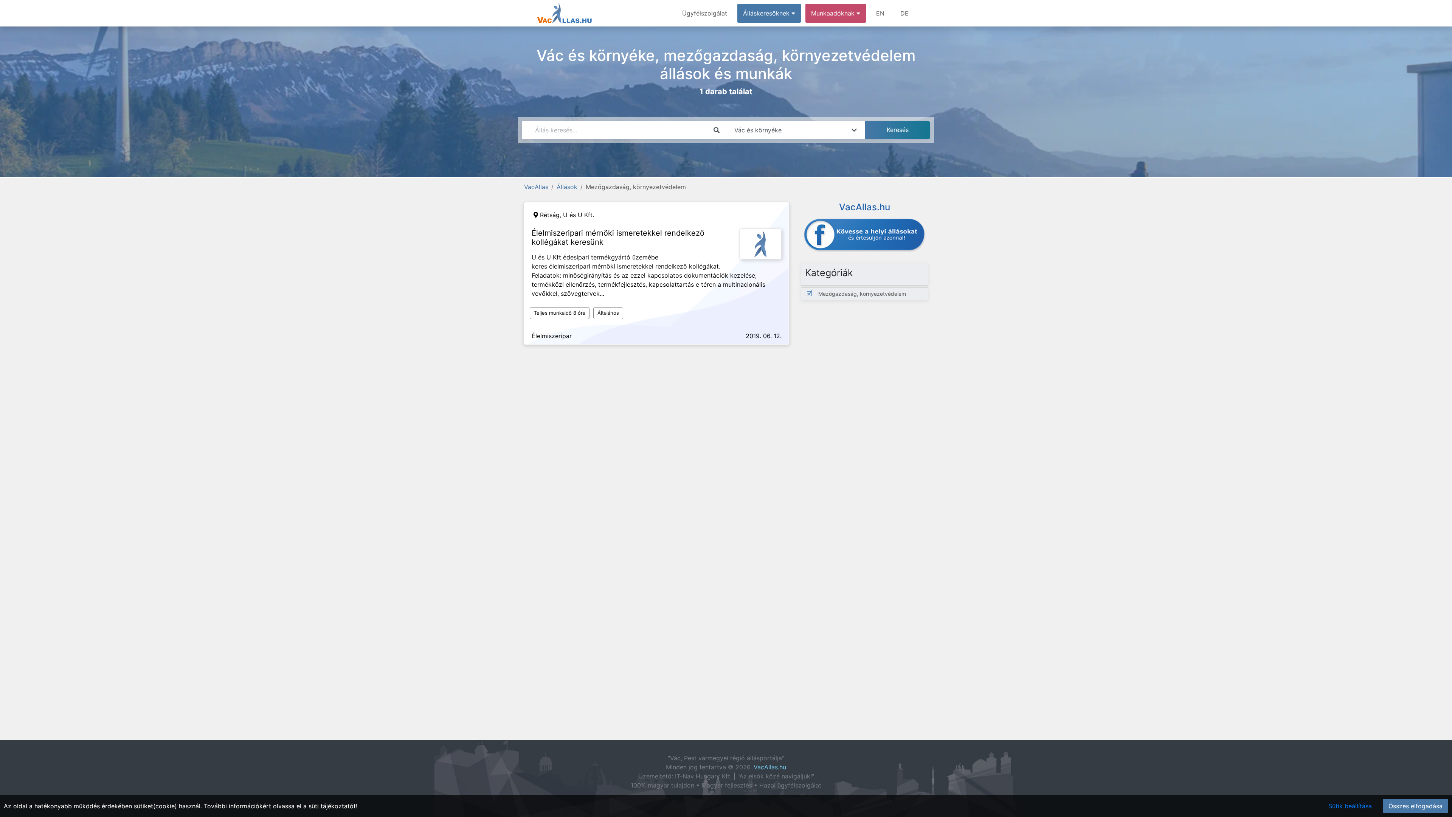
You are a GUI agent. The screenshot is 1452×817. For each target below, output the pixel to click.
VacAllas (536, 187)
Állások (567, 187)
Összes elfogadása (1415, 806)
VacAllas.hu (770, 767)
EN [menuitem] (880, 13)
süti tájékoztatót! (333, 806)
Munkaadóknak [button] (833, 13)
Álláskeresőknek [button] (767, 13)
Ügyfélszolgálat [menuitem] (704, 13)
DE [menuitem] (904, 13)
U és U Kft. (578, 215)
